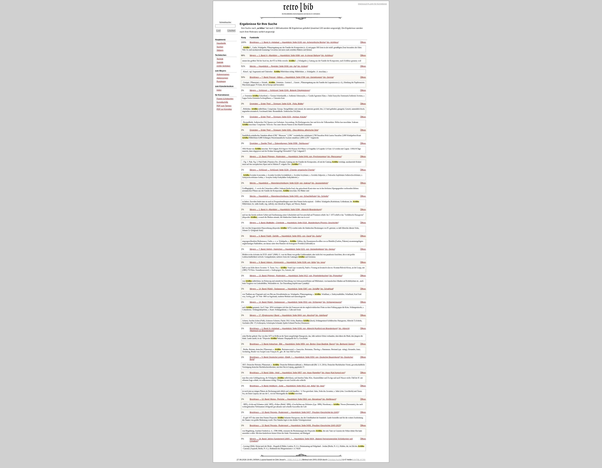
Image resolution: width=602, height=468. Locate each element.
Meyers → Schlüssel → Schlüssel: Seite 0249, (280, 90)
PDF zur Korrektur (224, 109)
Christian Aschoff (335, 460)
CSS (363, 460)
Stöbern (220, 50)
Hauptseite (221, 43)
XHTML (357, 460)
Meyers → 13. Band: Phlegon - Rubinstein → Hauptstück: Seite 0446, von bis (295, 156)
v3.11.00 (297, 460)
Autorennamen (223, 74)
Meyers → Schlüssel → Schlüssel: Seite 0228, (282, 170)
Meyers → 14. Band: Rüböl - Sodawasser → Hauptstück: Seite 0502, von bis (295, 302)
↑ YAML (289, 460)
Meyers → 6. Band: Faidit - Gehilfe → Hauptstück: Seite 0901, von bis (285, 236)
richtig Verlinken (223, 66)
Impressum (362, 4)
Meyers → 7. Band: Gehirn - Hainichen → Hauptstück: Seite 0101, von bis (292, 249)
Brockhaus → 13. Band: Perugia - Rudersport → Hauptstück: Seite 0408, (295, 425)
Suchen (220, 47)
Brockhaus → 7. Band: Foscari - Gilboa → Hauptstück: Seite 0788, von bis (291, 77)
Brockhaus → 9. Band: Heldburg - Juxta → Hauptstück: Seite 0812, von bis (287, 386)
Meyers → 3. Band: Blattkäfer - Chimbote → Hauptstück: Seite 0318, (294, 223)
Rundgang (221, 81)
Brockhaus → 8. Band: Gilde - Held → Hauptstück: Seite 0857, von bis (297, 373)
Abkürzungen (222, 78)
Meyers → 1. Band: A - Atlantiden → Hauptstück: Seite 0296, (286, 209)
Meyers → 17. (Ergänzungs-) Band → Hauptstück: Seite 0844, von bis (288, 315)
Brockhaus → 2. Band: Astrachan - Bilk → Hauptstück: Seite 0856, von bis (302, 344)
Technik (220, 59)
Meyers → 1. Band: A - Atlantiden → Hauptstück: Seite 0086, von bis (291, 55)
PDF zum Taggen (224, 106)
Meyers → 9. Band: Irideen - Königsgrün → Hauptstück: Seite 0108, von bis (287, 262)
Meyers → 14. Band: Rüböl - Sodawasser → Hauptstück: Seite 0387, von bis (291, 289)
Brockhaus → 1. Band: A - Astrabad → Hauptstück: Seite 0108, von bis (294, 42)
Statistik (220, 62)
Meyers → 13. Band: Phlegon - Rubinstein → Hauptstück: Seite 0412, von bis (296, 276)
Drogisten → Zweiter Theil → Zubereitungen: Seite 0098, (279, 143)
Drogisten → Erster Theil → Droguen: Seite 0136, (276, 104)
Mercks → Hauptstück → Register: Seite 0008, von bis (279, 66)
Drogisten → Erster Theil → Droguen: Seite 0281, (284, 130)
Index (219, 90)
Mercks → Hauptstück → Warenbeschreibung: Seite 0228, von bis (289, 183)
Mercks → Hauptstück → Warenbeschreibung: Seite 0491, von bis (289, 196)
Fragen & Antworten (225, 99)
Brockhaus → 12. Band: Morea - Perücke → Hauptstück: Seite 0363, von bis (293, 399)
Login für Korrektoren (378, 4)
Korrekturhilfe (222, 102)
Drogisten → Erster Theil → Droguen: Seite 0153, (278, 117)
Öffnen (363, 42)
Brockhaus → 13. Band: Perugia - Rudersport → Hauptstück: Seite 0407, (294, 412)
